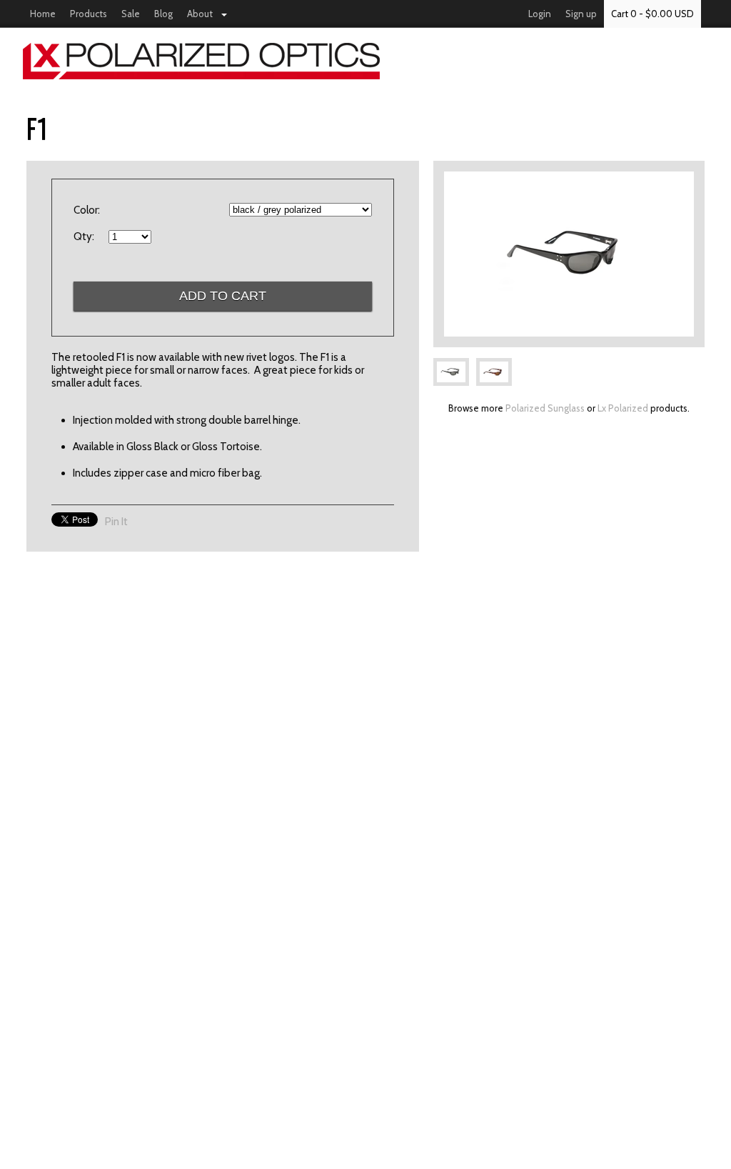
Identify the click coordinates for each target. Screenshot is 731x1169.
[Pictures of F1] (569, 254)
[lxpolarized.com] (365, 61)
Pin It (116, 521)
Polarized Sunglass (545, 408)
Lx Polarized (623, 408)
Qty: (84, 236)
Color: (87, 210)
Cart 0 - (652, 13)
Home (43, 13)
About (200, 13)
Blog (163, 13)
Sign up (581, 13)
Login (539, 13)
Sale (130, 13)
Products (88, 13)
